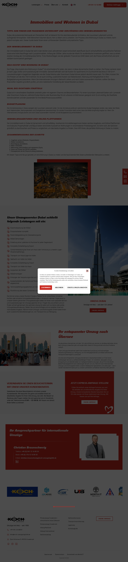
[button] (87, 271)
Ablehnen (59, 287)
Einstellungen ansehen (77, 287)
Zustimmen (45, 287)
